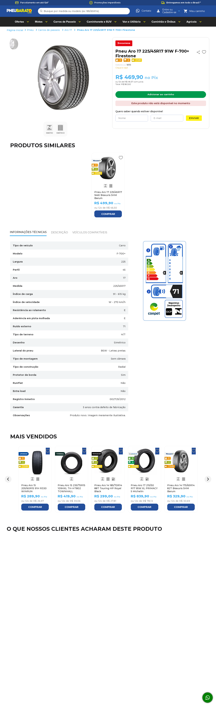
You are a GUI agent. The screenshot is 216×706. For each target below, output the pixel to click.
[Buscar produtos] (41, 11)
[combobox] (84, 11)
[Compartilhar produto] (198, 52)
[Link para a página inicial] (15, 30)
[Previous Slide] (8, 479)
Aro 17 (68, 30)
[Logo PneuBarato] (19, 11)
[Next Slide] (208, 479)
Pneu (30, 30)
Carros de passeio (49, 30)
